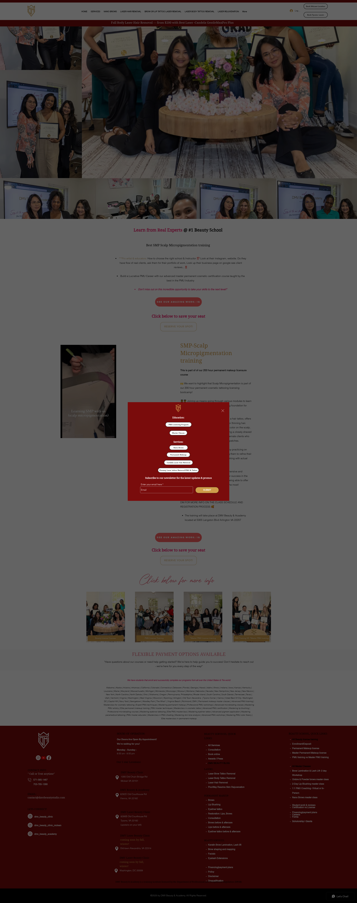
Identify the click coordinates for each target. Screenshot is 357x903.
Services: (178, 441)
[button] (223, 410)
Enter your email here (151, 484)
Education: (178, 417)
